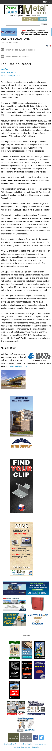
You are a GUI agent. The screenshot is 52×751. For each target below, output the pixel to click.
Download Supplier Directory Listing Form (33, 744)
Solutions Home (9, 43)
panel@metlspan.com (10, 75)
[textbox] (23, 24)
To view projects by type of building (18, 50)
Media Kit (43, 19)
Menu (47, 2)
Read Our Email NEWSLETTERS (13, 737)
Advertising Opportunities (21, 747)
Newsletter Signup (30, 19)
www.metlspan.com (9, 72)
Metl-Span (5, 69)
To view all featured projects (15, 56)
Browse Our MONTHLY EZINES (26, 737)
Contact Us (35, 747)
